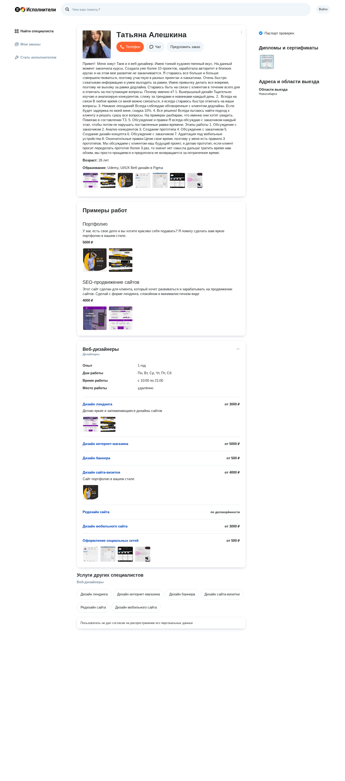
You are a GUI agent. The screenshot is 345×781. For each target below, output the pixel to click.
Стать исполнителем (38, 57)
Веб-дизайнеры (90, 582)
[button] (130, 47)
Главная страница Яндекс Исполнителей (35, 9)
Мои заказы (30, 44)
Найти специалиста (37, 31)
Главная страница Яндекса (17, 9)
